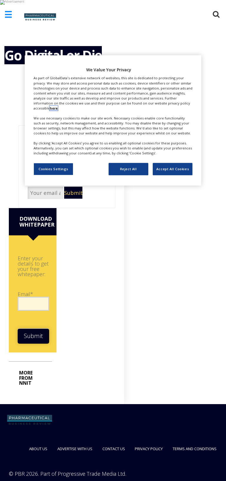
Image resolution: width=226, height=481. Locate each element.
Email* (25, 294)
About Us (38, 448)
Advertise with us (74, 448)
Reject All (128, 169)
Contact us (113, 448)
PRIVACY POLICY (149, 448)
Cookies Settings (53, 169)
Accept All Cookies (172, 169)
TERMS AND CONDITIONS (195, 448)
